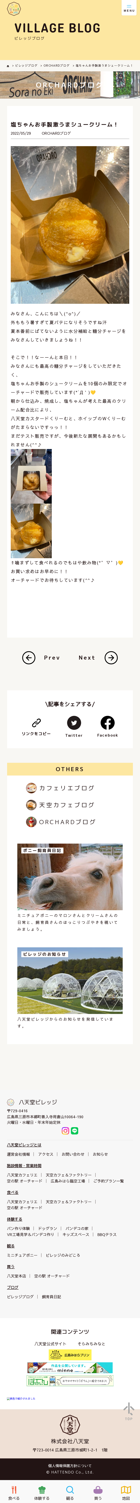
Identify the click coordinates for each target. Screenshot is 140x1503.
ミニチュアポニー (22, 1255)
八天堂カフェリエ (22, 1175)
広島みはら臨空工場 (68, 1181)
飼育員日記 (51, 1296)
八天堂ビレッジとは (24, 1145)
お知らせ (100, 1154)
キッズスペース (76, 1234)
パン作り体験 (18, 1228)
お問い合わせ (73, 1154)
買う (11, 1266)
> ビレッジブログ (25, 65)
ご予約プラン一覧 (108, 1181)
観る (11, 1246)
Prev (52, 657)
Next (87, 657)
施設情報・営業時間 (24, 1165)
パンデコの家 (76, 1228)
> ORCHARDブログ (55, 65)
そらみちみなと (91, 1344)
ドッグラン (47, 1228)
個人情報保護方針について (70, 1465)
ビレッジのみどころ (63, 1255)
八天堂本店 (16, 1276)
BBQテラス (107, 1234)
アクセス (45, 1154)
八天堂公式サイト (50, 1344)
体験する (14, 1219)
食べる (12, 1192)
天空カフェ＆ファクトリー (69, 1175)
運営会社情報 (18, 1154)
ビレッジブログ (20, 1296)
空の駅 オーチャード (24, 1181)
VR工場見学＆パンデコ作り (30, 1234)
